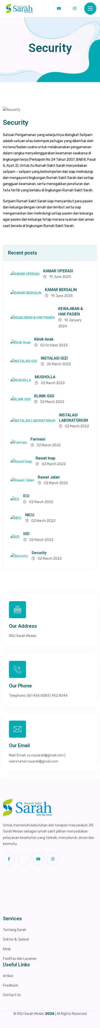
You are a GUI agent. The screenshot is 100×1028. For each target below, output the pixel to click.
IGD (26, 534)
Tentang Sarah (14, 930)
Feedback (10, 985)
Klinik (7, 949)
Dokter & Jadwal (16, 939)
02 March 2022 (52, 383)
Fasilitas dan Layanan (20, 959)
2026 (49, 1014)
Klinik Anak (43, 339)
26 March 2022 (58, 364)
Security (39, 553)
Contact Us (12, 995)
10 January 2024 (70, 323)
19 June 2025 (60, 277)
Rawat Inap (45, 458)
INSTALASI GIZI (54, 358)
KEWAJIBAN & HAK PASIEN (70, 311)
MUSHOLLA (45, 377)
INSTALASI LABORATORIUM (73, 417)
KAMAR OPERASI (58, 271)
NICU (29, 515)
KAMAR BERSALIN (61, 290)
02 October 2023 (54, 345)
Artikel (8, 976)
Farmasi (38, 439)
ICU (26, 496)
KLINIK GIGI (44, 396)
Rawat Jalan (49, 477)
